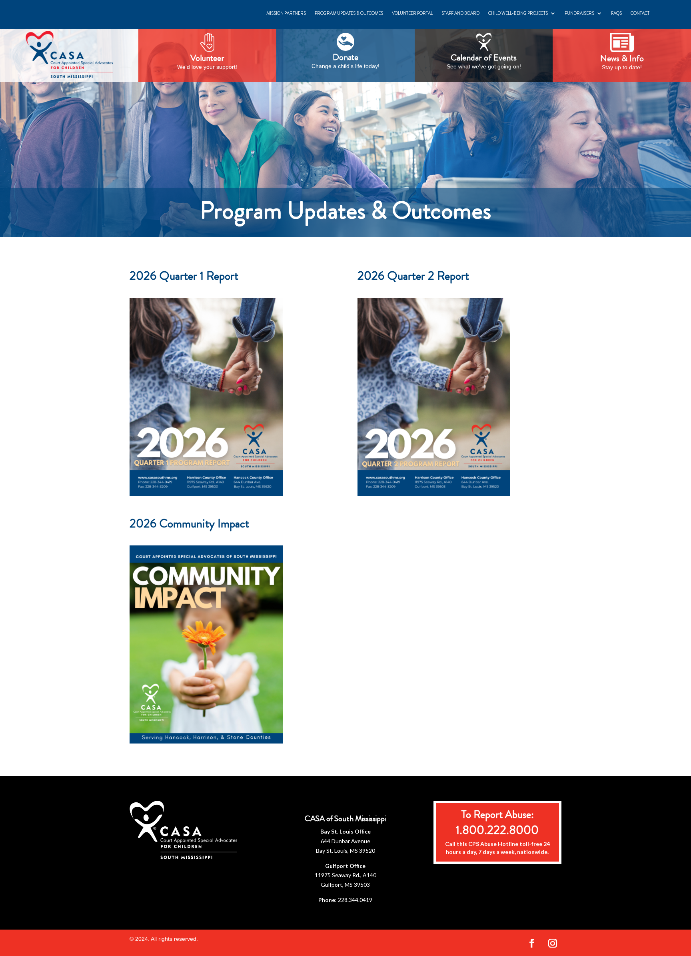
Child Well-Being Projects (518, 13)
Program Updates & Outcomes (349, 13)
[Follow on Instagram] (552, 943)
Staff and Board (460, 13)
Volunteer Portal (412, 13)
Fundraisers (579, 13)
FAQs (616, 13)
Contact (640, 13)
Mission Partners (286, 13)
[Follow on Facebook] (532, 943)
